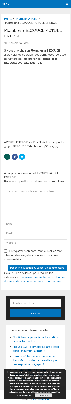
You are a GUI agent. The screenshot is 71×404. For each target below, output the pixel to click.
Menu (5, 3)
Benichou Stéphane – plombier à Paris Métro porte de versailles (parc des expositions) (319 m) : (36, 360)
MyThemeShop (41, 399)
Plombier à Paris (18, 43)
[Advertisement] (35, 103)
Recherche (35, 313)
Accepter (43, 395)
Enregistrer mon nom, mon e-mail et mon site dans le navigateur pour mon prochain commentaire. (33, 255)
